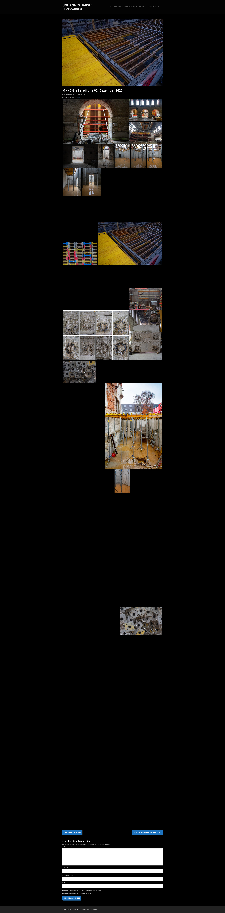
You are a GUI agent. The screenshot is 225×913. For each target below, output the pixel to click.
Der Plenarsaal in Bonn (72, 832)
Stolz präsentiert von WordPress (71, 909)
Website (66, 882)
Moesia (88, 909)
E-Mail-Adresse (69, 875)
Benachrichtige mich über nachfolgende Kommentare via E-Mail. (82, 890)
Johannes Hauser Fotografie (78, 7)
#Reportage (142, 7)
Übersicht (78, 97)
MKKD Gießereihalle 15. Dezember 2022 (147, 832)
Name (66, 867)
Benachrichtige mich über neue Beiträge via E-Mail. (78, 893)
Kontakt (151, 7)
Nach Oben (113, 7)
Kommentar (68, 847)
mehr (157, 7)
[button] (95, 121)
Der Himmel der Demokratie (127, 7)
